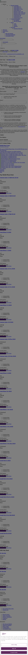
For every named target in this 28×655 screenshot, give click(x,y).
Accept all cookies (13, 652)
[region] (14, 643)
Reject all (14, 648)
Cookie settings (14, 644)
